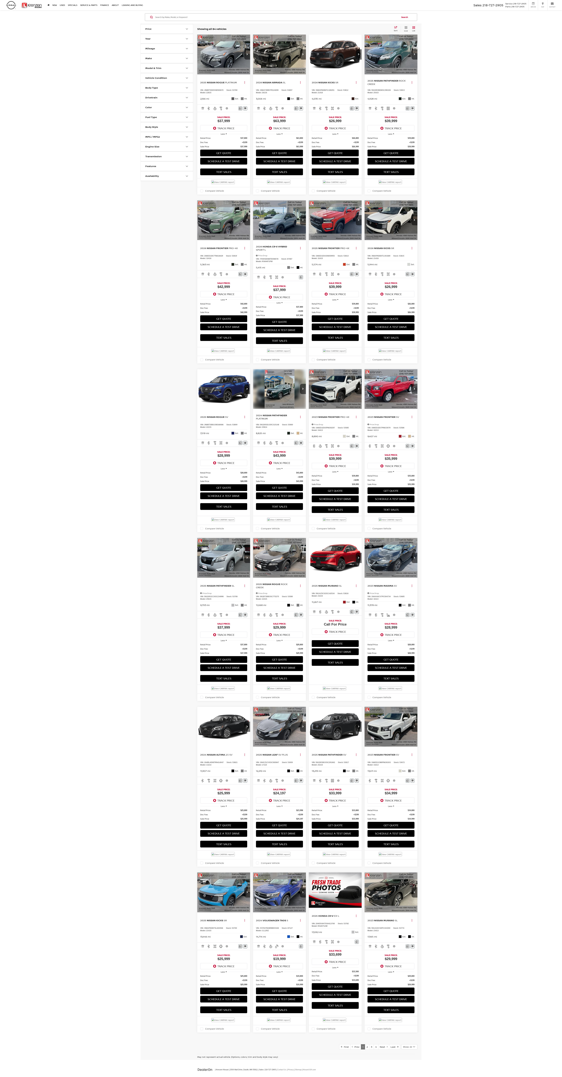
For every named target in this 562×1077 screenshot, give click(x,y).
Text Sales (223, 172)
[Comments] (240, 108)
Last (394, 1046)
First (345, 1046)
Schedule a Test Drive (224, 161)
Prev (356, 1046)
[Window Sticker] (245, 108)
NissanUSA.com (309, 1070)
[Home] (48, 5)
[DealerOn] (205, 1069)
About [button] (115, 5)
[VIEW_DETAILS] (335, 890)
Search (404, 17)
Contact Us (281, 1070)
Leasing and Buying (132, 5)
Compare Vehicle (214, 190)
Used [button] (62, 5)
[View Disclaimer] (227, 108)
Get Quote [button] (223, 153)
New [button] (54, 5)
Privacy (291, 1070)
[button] (247, 54)
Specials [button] (72, 5)
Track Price (225, 128)
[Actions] (244, 82)
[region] (223, 142)
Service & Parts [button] (88, 5)
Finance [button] (104, 5)
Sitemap (298, 1070)
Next (383, 1046)
